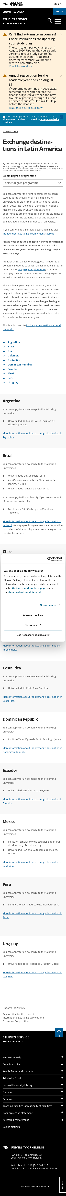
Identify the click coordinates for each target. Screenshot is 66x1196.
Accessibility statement (16, 1119)
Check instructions (21, 66)
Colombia (13, 355)
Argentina (14, 342)
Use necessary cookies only (33, 634)
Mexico (12, 373)
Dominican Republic (20, 364)
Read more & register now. (26, 108)
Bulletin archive (11, 1064)
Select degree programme (19, 176)
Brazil (11, 346)
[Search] (49, 20)
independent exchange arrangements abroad (28, 233)
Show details (48, 605)
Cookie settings (11, 1126)
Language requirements (31, 269)
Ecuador (13, 369)
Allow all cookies (33, 615)
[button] (59, 182)
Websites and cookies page (29, 588)
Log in (59, 11)
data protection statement (24, 592)
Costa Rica (14, 360)
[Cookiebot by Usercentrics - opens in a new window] (47, 559)
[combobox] (29, 182)
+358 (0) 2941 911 (37, 1165)
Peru (11, 378)
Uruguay (13, 382)
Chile (11, 351)
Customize (31, 624)
